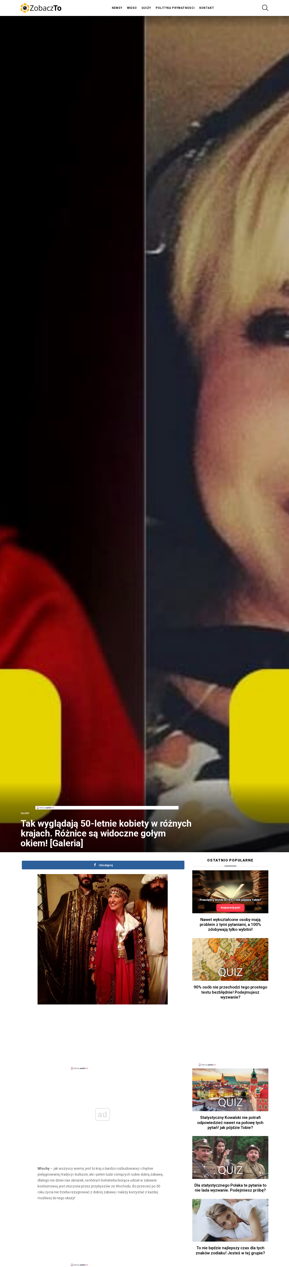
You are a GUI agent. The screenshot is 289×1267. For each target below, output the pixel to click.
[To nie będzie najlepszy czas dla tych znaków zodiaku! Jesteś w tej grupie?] (230, 1220)
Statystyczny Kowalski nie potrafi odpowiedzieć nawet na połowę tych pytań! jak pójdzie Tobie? (230, 1122)
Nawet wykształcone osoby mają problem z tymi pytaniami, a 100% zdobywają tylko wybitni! (230, 924)
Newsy (117, 7)
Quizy (146, 7)
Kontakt (206, 7)
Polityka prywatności (175, 7)
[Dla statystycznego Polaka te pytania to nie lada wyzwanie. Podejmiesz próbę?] (230, 1157)
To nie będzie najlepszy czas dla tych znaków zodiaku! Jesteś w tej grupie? (230, 1250)
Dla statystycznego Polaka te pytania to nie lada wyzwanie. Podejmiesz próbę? (230, 1188)
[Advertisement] (107, 797)
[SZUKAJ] (265, 8)
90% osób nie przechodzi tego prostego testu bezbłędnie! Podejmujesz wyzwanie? (230, 992)
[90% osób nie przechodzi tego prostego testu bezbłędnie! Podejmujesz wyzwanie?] (230, 959)
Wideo (132, 7)
